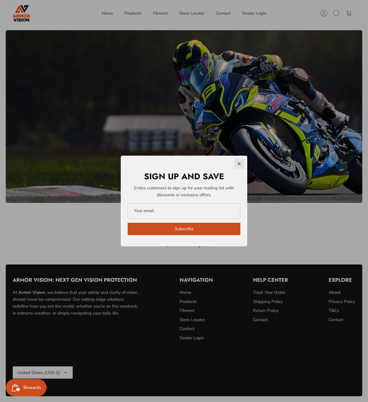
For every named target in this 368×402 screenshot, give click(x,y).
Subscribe (184, 229)
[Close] (239, 164)
